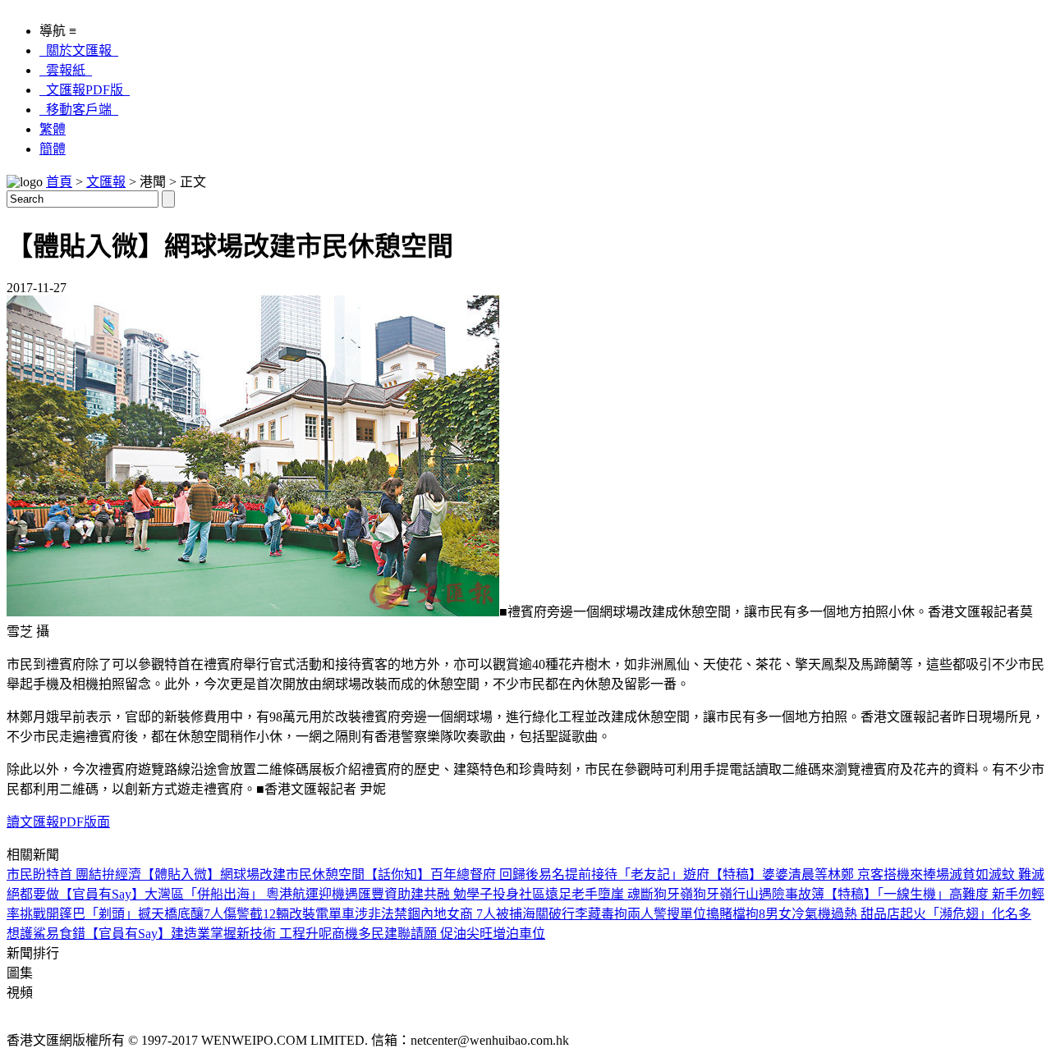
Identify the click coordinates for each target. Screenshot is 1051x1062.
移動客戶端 (78, 110)
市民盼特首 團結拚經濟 (74, 874)
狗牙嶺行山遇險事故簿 (758, 894)
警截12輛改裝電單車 (295, 914)
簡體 (52, 149)
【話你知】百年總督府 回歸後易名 (465, 874)
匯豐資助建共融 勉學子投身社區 (451, 894)
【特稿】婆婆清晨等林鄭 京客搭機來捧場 (829, 874)
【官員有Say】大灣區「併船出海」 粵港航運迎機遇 (208, 894)
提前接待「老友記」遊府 (637, 874)
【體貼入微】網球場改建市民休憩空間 (253, 874)
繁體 (52, 129)
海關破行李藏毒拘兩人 (588, 914)
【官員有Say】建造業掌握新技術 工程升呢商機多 (228, 934)
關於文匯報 (78, 50)
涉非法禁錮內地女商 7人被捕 (438, 914)
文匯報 (106, 182)
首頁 (59, 182)
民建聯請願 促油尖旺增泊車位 (458, 934)
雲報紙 (65, 70)
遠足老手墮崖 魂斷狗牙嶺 (619, 894)
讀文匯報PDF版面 (58, 822)
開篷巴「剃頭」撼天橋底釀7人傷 (141, 914)
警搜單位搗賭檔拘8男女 (723, 914)
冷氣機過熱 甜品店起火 (859, 914)
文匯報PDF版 (84, 90)
